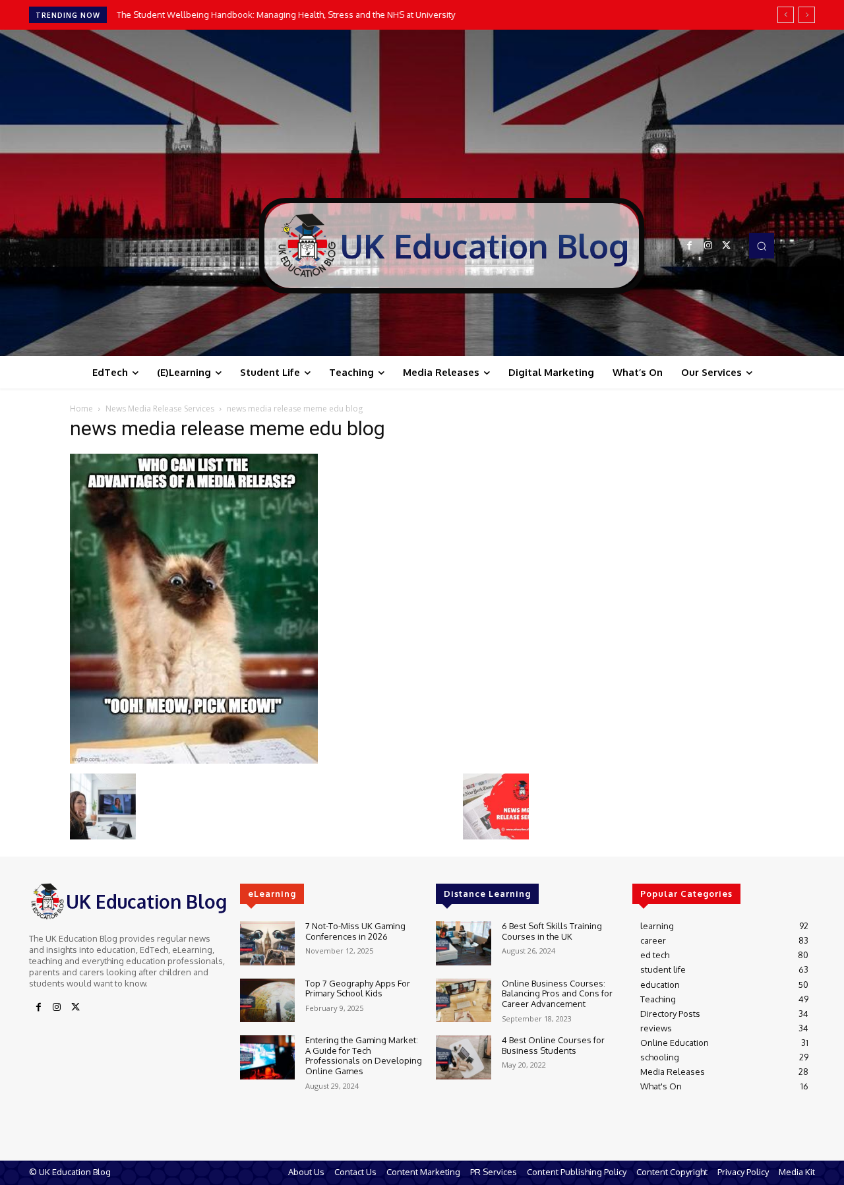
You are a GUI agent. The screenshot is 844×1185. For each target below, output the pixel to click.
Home (81, 408)
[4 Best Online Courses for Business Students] (463, 1057)
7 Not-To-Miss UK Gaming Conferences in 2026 (355, 931)
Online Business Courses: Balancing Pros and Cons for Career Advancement (557, 993)
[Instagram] (708, 246)
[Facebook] (689, 246)
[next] (807, 15)
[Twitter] (726, 246)
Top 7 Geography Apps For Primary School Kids (357, 988)
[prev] (785, 15)
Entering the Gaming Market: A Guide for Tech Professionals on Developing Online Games (363, 1055)
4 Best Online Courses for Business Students (553, 1045)
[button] (761, 245)
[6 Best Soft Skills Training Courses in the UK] (463, 943)
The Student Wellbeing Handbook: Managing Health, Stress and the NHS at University (286, 14)
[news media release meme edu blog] (194, 760)
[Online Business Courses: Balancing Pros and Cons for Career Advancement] (463, 1001)
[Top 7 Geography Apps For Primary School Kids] (267, 1001)
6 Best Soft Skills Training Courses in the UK (552, 931)
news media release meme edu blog (227, 428)
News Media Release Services (160, 408)
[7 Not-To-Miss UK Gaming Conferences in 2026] (267, 943)
